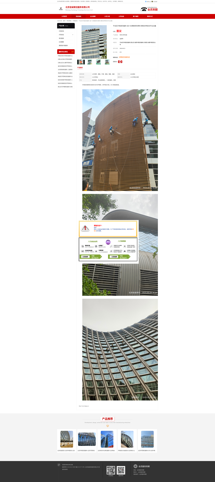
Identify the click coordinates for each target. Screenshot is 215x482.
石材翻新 (61, 42)
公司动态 (121, 16)
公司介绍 (107, 16)
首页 (64, 20)
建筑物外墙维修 (63, 45)
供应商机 (78, 16)
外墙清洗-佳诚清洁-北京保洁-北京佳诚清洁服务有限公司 (72, 450)
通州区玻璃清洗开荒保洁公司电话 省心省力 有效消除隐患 (66, 66)
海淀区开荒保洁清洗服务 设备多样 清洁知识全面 (66, 76)
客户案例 (135, 16)
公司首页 (64, 16)
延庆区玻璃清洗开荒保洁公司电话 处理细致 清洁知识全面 (66, 83)
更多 (72, 51)
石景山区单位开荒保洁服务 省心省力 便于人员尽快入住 (66, 59)
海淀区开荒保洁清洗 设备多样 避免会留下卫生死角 (66, 73)
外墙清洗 (75, 20)
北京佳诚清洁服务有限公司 (91, 467)
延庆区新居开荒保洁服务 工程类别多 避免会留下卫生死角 (66, 80)
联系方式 (150, 16)
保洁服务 (61, 38)
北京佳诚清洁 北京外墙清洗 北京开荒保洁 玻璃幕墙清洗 (132, 450)
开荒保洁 (61, 34)
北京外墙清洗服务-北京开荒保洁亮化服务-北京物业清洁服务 (154, 450)
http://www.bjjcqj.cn (84, 406)
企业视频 (92, 16)
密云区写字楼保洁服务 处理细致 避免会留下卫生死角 (66, 86)
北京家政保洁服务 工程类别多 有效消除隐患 (66, 69)
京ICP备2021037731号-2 (79, 467)
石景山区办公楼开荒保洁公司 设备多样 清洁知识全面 (66, 62)
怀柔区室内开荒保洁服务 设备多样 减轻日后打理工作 (66, 55)
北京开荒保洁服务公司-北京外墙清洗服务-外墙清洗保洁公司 (93, 450)
